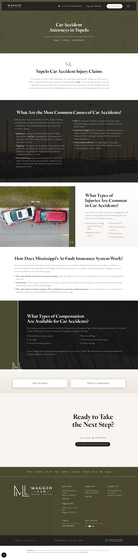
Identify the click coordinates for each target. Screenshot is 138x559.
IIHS (78, 82)
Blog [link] (101, 472)
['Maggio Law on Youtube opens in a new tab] (89, 526)
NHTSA (31, 136)
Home (56, 40)
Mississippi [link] (108, 472)
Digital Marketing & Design (116, 540)
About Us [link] (29, 472)
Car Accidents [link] (75, 472)
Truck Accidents (39, 383)
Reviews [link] (95, 472)
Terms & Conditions (60, 540)
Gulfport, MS (90, 486)
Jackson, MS (66, 486)
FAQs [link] (56, 472)
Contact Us (115, 6)
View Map (65, 499)
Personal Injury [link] (39, 472)
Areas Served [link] (86, 472)
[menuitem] (29, 472)
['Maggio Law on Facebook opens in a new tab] (86, 526)
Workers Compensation (98, 383)
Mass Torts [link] (49, 472)
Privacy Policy (72, 540)
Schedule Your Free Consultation (93, 444)
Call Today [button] (93, 438)
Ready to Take (93, 421)
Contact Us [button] (128, 555)
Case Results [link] (65, 472)
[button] (3, 555)
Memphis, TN (113, 486)
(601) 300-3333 (83, 552)
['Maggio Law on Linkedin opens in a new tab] (93, 526)
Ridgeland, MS (67, 504)
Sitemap (80, 540)
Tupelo (65, 40)
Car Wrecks (78, 40)
